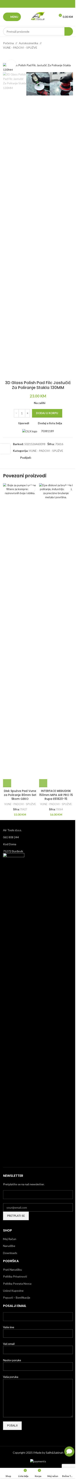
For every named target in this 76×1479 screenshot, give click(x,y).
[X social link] (32, 4)
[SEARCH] (68, 31)
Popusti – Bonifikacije (16, 1297)
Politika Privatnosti (15, 1276)
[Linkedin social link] (43, 4)
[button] (7, 783)
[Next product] (15, 56)
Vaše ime (8, 1327)
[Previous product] (5, 56)
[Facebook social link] (27, 4)
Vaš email (9, 1343)
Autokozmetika (28, 43)
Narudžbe (9, 1246)
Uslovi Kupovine (13, 1290)
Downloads (10, 1253)
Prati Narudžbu (12, 1269)
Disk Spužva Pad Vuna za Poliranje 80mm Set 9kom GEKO (20, 795)
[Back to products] (10, 56)
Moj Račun (9, 1239)
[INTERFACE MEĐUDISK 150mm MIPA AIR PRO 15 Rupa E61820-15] (56, 635)
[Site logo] (38, 16)
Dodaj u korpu (47, 413)
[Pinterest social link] (38, 4)
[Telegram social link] (48, 4)
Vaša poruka (10, 1376)
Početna (8, 43)
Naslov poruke (12, 1360)
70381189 (47, 431)
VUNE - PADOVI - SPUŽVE (20, 47)
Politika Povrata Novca (17, 1283)
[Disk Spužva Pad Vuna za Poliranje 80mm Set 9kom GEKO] (20, 635)
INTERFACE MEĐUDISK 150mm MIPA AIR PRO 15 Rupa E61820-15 (56, 795)
